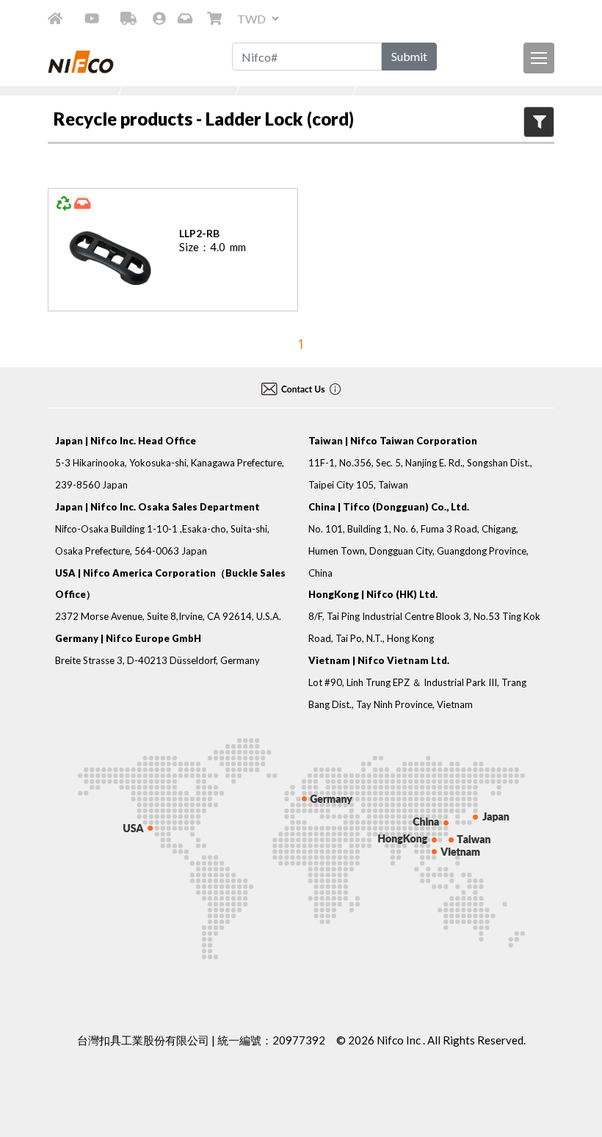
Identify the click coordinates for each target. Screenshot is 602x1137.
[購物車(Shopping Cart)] (216, 18)
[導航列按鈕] (538, 58)
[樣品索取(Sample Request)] (186, 18)
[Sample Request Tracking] (128, 18)
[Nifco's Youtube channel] (91, 18)
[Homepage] (55, 18)
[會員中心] (159, 18)
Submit (409, 56)
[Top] (574, 1074)
